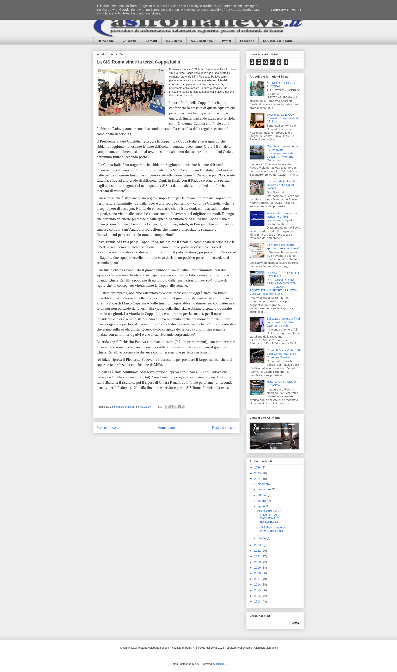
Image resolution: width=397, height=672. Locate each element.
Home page (106, 40)
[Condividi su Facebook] (179, 407)
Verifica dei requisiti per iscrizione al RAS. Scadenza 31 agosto (282, 216)
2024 (258, 478)
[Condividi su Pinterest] (183, 407)
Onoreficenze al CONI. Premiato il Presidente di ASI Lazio (283, 118)
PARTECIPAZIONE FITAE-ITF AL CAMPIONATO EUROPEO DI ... (269, 516)
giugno (262, 500)
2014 (258, 596)
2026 (258, 467)
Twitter (226, 40)
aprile (262, 506)
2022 (258, 550)
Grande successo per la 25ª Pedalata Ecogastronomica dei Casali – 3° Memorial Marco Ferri (282, 153)
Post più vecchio (224, 427)
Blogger (220, 663)
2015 (258, 590)
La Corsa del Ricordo (278, 40)
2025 (258, 473)
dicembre (264, 483)
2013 (258, 601)
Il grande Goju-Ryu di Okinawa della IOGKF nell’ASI (281, 185)
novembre (265, 489)
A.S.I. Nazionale (202, 40)
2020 (258, 562)
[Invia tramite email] (167, 407)
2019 (258, 567)
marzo (262, 538)
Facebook (247, 40)
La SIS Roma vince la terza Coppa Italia (271, 529)
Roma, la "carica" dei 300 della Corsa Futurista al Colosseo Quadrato (283, 354)
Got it (296, 9)
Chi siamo (130, 40)
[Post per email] (160, 406)
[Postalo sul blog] (171, 407)
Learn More (279, 9)
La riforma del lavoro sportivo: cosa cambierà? (283, 246)
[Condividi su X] (175, 407)
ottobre (263, 495)
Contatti (151, 40)
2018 (258, 573)
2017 (258, 579)
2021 (258, 556)
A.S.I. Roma (174, 40)
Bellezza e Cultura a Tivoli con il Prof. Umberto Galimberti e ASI (283, 322)
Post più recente (108, 427)
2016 (258, 584)
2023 (258, 545)
